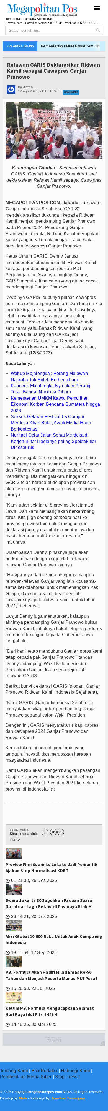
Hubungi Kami (75, 1070)
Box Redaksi (45, 1070)
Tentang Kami (14, 1070)
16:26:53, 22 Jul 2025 (30, 988)
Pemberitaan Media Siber (26, 1076)
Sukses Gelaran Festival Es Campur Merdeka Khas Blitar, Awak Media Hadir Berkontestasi (51, 422)
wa (60, 832)
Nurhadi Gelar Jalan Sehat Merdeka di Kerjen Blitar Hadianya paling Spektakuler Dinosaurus (53, 441)
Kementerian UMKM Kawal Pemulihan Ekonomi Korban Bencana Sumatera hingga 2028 (55, 404)
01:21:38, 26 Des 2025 (31, 880)
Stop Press (66, 1076)
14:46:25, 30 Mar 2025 (31, 1024)
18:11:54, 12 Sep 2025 (31, 952)
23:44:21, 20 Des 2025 (31, 916)
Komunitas (71, 92)
